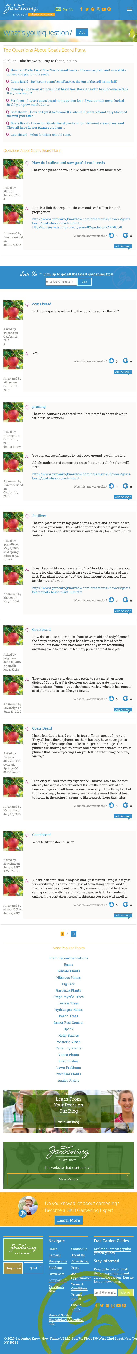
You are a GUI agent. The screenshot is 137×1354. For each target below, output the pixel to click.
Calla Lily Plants (68, 1048)
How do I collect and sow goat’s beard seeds (68, 162)
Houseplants (58, 1261)
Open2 (68, 1029)
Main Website (68, 1179)
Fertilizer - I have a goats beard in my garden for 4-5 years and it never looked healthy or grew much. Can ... (65, 102)
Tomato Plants (68, 971)
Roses (68, 964)
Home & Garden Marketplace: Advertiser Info (66, 1319)
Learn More (68, 1220)
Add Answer (123, 246)
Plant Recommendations (68, 958)
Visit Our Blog (68, 1122)
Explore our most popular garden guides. (112, 1251)
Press (75, 1268)
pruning (39, 406)
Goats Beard (42, 728)
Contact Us (79, 1249)
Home (53, 1249)
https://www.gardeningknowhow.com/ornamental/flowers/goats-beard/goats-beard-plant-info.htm (81, 221)
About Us (78, 1255)
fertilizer (39, 515)
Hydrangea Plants (69, 1009)
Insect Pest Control (68, 1022)
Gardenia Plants (68, 990)
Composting (58, 1280)
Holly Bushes (68, 1035)
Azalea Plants (68, 1080)
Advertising (80, 1261)
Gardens (55, 1255)
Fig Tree (68, 984)
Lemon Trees (68, 1003)
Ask (82, 32)
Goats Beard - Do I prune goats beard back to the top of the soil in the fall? (64, 82)
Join (84, 281)
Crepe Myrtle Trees (68, 997)
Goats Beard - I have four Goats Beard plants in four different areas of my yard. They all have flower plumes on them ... (66, 125)
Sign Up (125, 1292)
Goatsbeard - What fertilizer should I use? (41, 135)
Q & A (33, 1268)
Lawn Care (56, 1274)
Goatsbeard (41, 629)
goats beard (41, 304)
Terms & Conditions (79, 1286)
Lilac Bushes (68, 1061)
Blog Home (13, 1268)
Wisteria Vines (68, 1042)
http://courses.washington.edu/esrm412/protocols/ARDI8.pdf (77, 227)
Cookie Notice (76, 1307)
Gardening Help (56, 1288)
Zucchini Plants (68, 1074)
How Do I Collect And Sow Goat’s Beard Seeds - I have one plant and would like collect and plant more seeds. (66, 72)
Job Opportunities (81, 1276)
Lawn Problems (68, 1067)
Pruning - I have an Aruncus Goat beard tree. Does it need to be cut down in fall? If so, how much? (67, 91)
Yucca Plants (68, 1054)
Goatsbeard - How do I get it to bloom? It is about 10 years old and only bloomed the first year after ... (67, 114)
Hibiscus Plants (68, 977)
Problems (56, 1268)
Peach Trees (68, 1016)
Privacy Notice (76, 1297)
